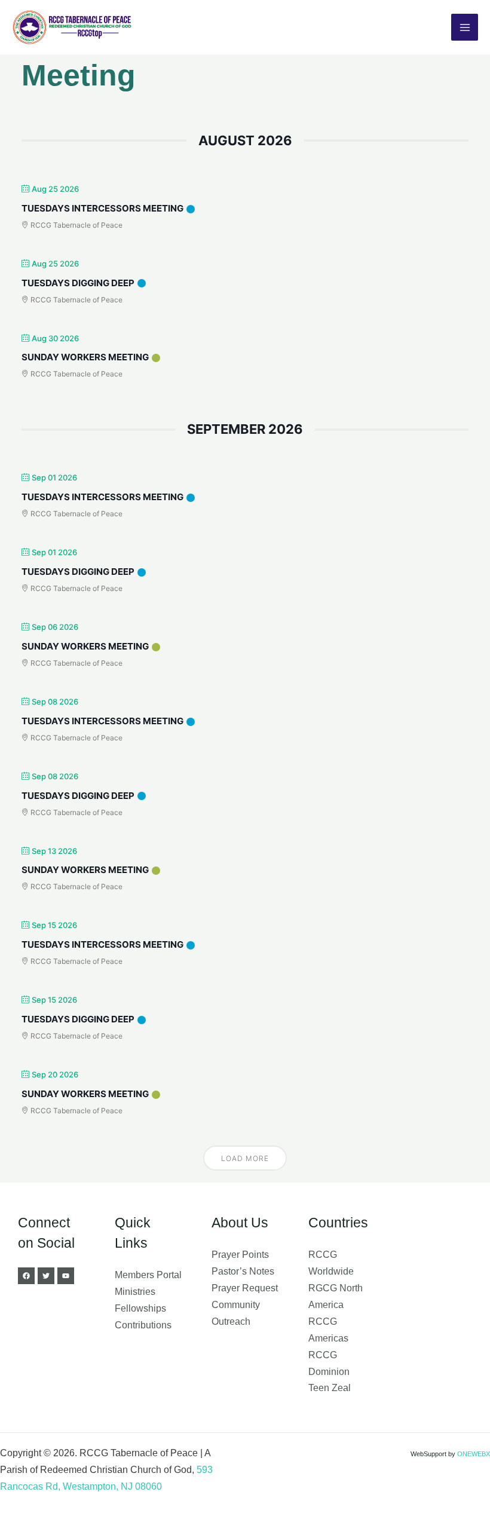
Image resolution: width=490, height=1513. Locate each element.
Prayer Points (240, 1254)
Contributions (143, 1324)
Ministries (135, 1291)
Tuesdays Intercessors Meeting (102, 208)
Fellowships (140, 1308)
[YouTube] (65, 1275)
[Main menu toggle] (464, 27)
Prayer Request (245, 1287)
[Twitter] (46, 1275)
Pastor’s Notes (243, 1271)
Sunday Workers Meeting (85, 357)
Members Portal (148, 1274)
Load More (245, 1158)
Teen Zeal (329, 1387)
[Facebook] (26, 1275)
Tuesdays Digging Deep (78, 283)
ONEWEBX (473, 1453)
